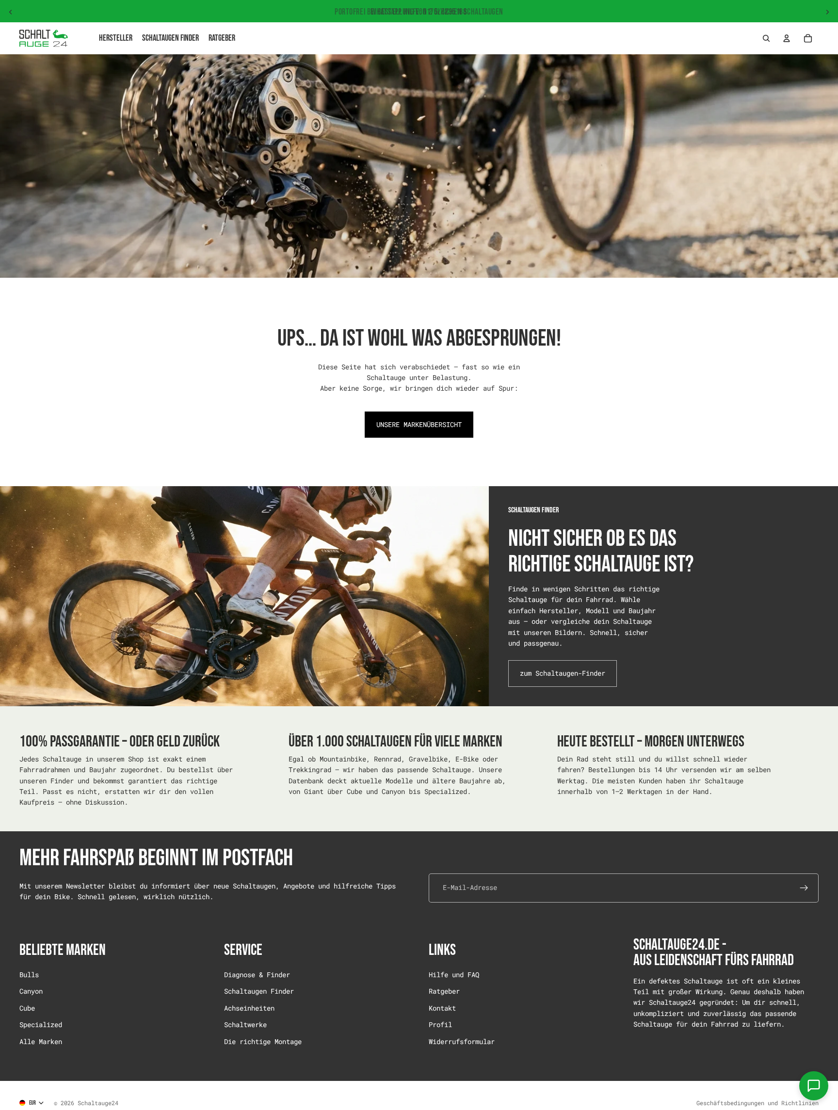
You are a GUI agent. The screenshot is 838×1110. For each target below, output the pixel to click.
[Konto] (786, 38)
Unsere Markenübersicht (419, 424)
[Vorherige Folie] (10, 12)
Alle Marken (40, 1041)
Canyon (31, 991)
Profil (440, 1024)
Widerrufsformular (462, 1041)
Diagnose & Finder (257, 974)
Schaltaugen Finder (259, 991)
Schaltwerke (245, 1024)
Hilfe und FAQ (454, 974)
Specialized (40, 1024)
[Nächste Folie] (827, 12)
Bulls (29, 974)
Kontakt (442, 1007)
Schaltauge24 (98, 1103)
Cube (27, 1007)
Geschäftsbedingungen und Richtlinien (757, 1103)
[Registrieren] (804, 887)
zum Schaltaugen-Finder (562, 673)
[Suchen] (766, 38)
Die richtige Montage (263, 1041)
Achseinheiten (249, 1007)
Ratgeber (444, 991)
